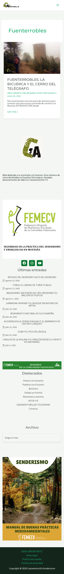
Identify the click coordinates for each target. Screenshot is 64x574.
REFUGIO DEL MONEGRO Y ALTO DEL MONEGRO (32, 277)
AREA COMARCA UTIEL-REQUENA (21, 93)
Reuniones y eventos (33, 396)
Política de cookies (32, 559)
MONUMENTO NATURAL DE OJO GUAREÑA (32, 313)
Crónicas (33, 408)
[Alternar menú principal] (57, 5)
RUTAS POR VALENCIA (46, 93)
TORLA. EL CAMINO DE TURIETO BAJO (32, 285)
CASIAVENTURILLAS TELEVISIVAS (33, 404)
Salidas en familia (33, 392)
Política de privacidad (32, 563)
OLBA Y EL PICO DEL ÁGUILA (32, 331)
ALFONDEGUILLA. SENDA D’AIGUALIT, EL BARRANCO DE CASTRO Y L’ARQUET (32, 322)
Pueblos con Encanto (33, 384)
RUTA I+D (33, 400)
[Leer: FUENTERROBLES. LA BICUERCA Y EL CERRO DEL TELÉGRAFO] (32, 57)
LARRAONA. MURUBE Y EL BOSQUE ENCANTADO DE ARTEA (32, 304)
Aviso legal (32, 555)
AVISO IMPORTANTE (32, 551)
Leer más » (12, 111)
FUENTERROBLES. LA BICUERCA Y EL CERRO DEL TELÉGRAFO (31, 84)
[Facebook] (24, 263)
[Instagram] (32, 263)
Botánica (33, 388)
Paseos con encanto (33, 380)
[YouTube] (40, 263)
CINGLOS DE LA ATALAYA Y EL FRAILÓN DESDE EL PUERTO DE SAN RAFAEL (32, 340)
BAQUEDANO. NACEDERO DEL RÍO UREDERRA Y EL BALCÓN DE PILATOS (32, 294)
